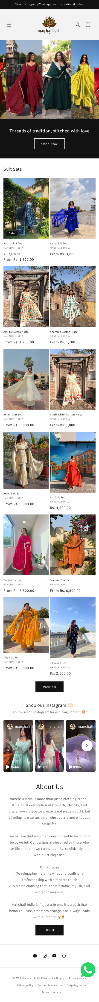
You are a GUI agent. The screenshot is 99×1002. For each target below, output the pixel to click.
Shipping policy (76, 985)
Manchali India (31, 978)
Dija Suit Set (11, 657)
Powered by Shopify (53, 978)
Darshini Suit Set (60, 580)
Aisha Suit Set (58, 243)
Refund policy (25, 985)
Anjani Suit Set (12, 414)
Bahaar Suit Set (13, 580)
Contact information (50, 985)
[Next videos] (87, 745)
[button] (9, 25)
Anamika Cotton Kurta (64, 331)
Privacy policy (77, 978)
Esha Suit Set (58, 663)
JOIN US (49, 930)
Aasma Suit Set (12, 243)
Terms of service (51, 992)
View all (49, 687)
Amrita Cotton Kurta (16, 331)
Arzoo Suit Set (11, 493)
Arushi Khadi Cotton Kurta (66, 414)
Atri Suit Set (57, 497)
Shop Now (49, 144)
